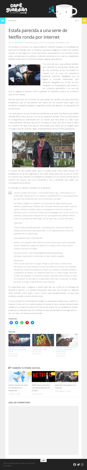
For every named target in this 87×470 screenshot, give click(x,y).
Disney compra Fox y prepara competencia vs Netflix (42, 348)
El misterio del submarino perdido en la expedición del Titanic (17, 349)
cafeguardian (17, 43)
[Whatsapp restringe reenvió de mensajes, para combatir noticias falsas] (67, 340)
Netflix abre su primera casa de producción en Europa (41, 388)
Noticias (12, 21)
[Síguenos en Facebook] (74, 464)
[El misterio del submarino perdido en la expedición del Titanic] (19, 340)
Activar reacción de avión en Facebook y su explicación (18, 388)
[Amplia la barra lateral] (2, 21)
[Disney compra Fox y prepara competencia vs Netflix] (43, 340)
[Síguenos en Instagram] (82, 464)
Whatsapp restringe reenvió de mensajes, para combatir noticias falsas (66, 349)
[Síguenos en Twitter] (78, 464)
